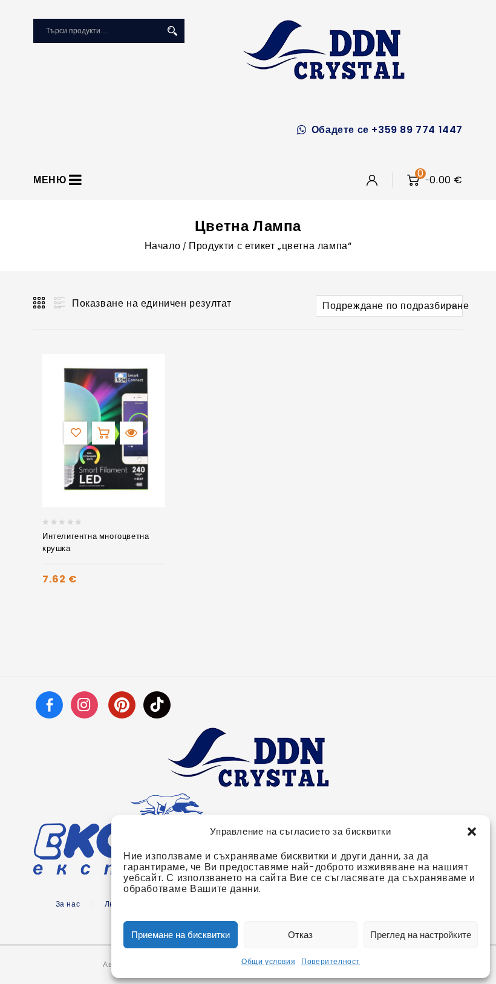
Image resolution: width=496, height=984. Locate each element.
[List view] (58, 303)
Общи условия (268, 961)
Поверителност (330, 961)
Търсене (172, 31)
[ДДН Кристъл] (324, 49)
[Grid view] (40, 303)
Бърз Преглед (131, 433)
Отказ (300, 934)
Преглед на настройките (420, 934)
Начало (163, 246)
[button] (472, 832)
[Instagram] (86, 704)
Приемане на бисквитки (180, 934)
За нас (68, 904)
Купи (103, 433)
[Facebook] (49, 704)
